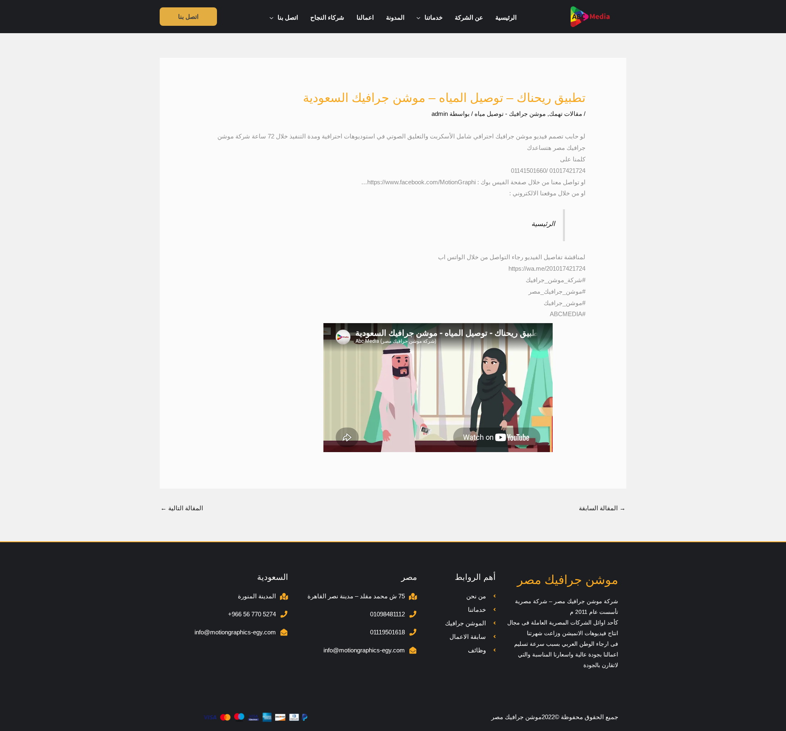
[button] (421, 17)
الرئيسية (543, 223)
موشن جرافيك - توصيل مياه (510, 113)
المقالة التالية (181, 508)
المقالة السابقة (602, 508)
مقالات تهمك (565, 113)
